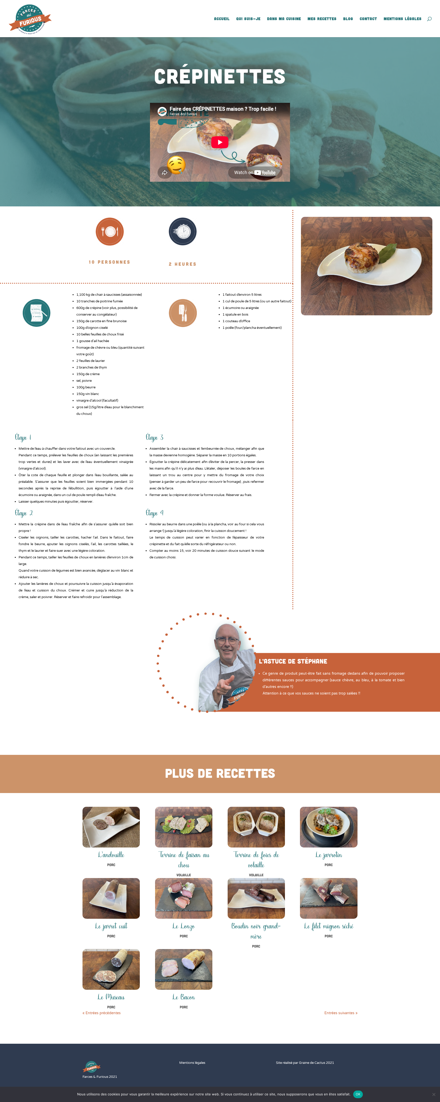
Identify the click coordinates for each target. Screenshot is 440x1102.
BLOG (348, 19)
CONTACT (368, 19)
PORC (111, 865)
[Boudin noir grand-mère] (256, 898)
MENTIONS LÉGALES (403, 19)
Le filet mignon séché (328, 926)
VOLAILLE (183, 875)
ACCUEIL (222, 19)
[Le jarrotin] (328, 827)
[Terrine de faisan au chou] (183, 827)
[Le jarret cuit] (111, 898)
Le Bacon (184, 997)
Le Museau (111, 997)
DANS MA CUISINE (284, 19)
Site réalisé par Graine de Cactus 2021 (305, 1063)
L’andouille (111, 855)
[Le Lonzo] (183, 898)
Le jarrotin (329, 855)
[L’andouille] (111, 827)
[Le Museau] (111, 969)
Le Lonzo (184, 926)
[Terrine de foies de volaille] (256, 827)
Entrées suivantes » (341, 1013)
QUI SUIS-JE (248, 19)
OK (358, 1094)
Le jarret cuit (111, 926)
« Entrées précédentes (101, 1013)
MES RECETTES (322, 19)
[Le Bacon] (183, 969)
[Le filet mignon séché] (328, 898)
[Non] (433, 1094)
